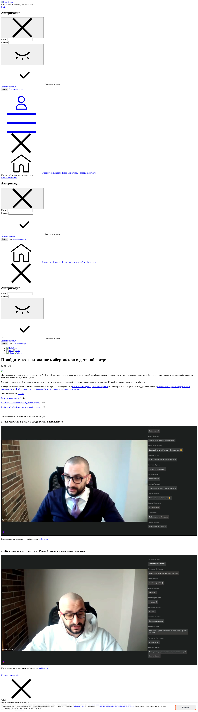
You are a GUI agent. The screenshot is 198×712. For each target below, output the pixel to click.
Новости (57, 173)
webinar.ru (43, 539)
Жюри (64, 173)
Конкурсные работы (77, 173)
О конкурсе (47, 173)
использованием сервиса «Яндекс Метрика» (116, 706)
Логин (4, 39)
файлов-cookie (78, 706)
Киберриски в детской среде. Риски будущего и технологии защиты (47, 389)
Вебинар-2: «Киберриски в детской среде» (20, 407)
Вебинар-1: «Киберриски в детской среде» (20, 403)
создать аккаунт (20, 239)
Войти (4, 7)
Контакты (91, 173)
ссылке (21, 393)
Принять (185, 707)
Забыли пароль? (8, 87)
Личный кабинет (9, 178)
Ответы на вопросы (10, 398)
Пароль (4, 42)
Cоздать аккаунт (16, 89)
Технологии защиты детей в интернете (90, 386)
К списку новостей (10, 675)
